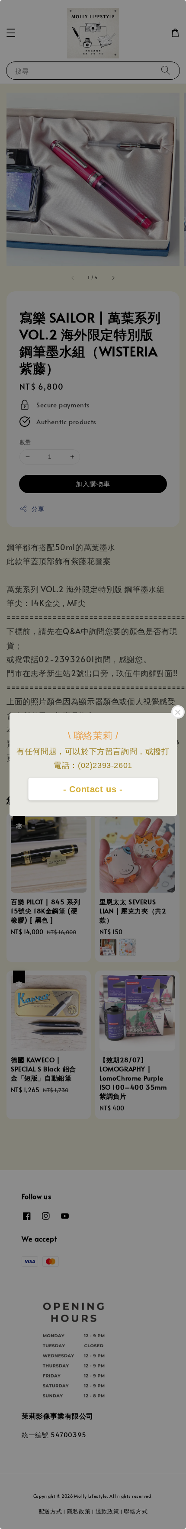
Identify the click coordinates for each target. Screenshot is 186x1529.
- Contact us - (92, 789)
